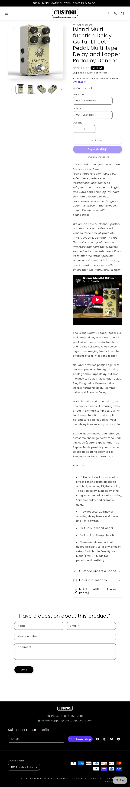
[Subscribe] (61, 739)
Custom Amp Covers (39, 778)
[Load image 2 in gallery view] (31, 89)
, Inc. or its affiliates (60, 778)
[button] (6, 13)
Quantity (77, 122)
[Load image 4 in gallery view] (52, 89)
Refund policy (79, 778)
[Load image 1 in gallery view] (20, 89)
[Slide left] (11, 89)
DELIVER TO (78, 108)
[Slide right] (61, 89)
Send (24, 669)
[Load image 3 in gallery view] (41, 89)
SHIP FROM (78, 94)
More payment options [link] (97, 157)
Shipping (78, 72)
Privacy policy (96, 778)
